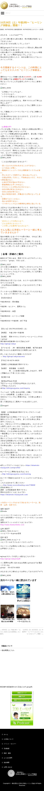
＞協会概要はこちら (7, 650)
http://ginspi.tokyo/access (14, 356)
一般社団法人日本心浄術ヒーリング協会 (23, 783)
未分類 (41, 29)
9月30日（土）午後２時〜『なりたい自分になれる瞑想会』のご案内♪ (10, 632)
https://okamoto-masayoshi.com (14, 494)
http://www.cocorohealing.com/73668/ (19, 485)
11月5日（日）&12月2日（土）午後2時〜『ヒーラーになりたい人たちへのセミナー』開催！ (32, 632)
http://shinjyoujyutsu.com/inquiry (16, 388)
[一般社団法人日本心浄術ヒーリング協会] (16, 6)
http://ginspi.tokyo (8, 344)
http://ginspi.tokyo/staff (10, 559)
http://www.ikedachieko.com (12, 525)
